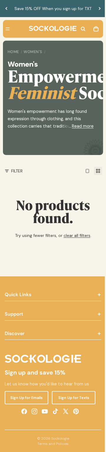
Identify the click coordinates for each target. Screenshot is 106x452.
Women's (33, 52)
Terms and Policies (51, 443)
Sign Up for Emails (26, 397)
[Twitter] (64, 411)
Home (13, 52)
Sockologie (59, 438)
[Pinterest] (74, 411)
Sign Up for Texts (71, 397)
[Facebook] (22, 411)
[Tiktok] (53, 411)
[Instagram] (33, 411)
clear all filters (75, 235)
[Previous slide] (6, 8)
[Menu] (7, 29)
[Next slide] (96, 8)
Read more (80, 126)
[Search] (80, 28)
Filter (17, 171)
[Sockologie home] (51, 29)
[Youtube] (43, 411)
